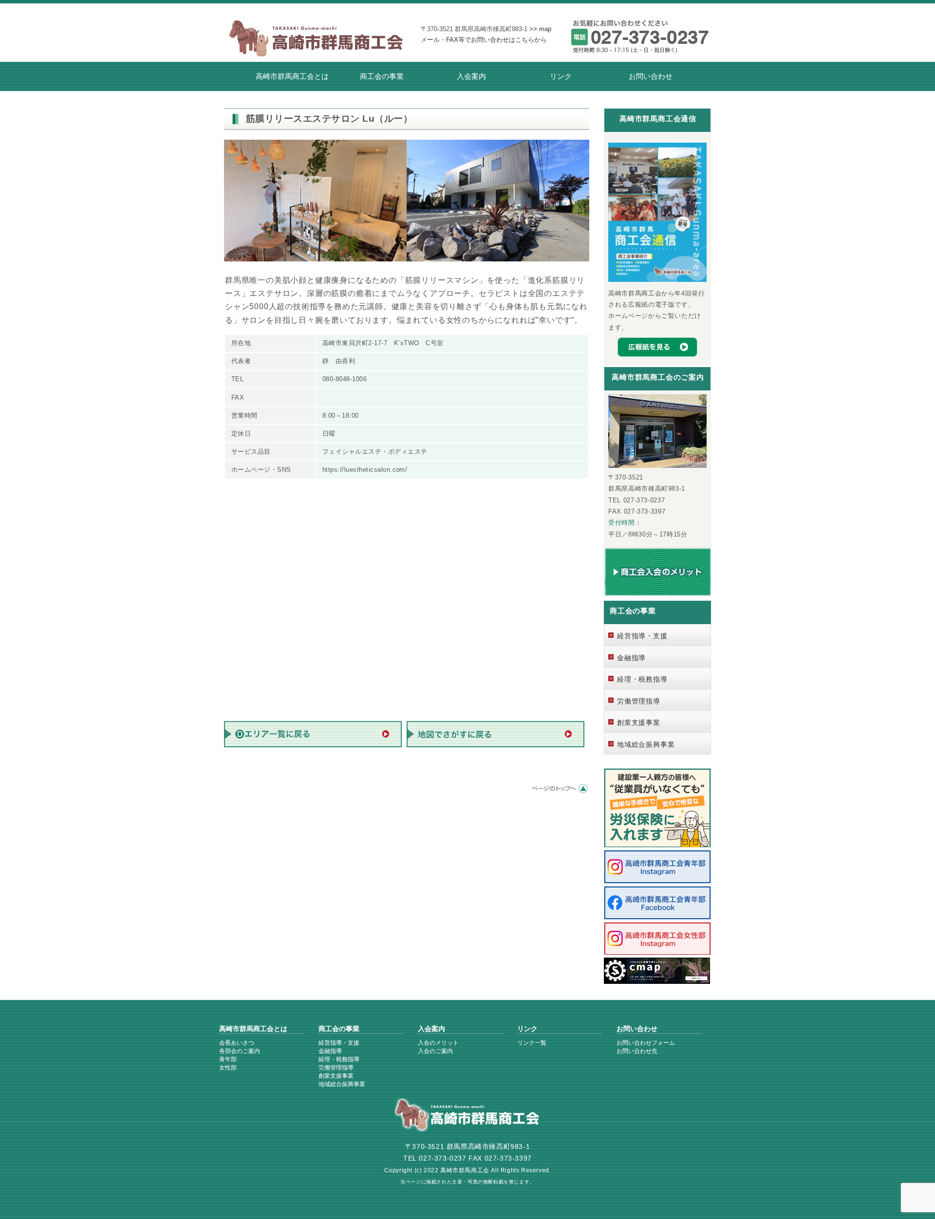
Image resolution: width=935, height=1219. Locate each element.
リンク (561, 76)
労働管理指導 (638, 701)
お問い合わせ (651, 76)
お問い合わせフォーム (646, 1042)
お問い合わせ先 (637, 1051)
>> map (540, 29)
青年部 (228, 1059)
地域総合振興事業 (645, 744)
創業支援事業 (638, 722)
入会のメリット (438, 1042)
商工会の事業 (382, 76)
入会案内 (471, 76)
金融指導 (631, 658)
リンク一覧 (531, 1042)
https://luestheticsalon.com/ (364, 469)
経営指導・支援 (642, 636)
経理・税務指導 (642, 679)
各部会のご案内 (239, 1051)
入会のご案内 (435, 1051)
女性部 (228, 1067)
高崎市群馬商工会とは (292, 76)
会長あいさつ (236, 1042)
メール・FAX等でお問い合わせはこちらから (484, 39)
